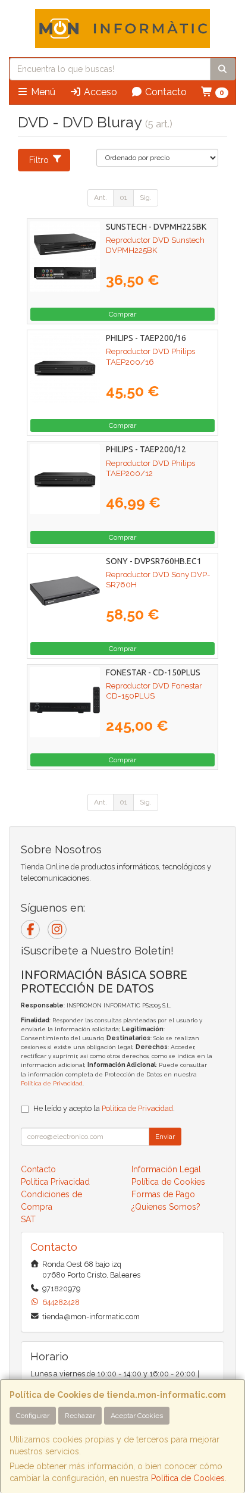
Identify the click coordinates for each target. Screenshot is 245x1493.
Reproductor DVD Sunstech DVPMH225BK (155, 245)
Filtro (39, 160)
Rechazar (80, 1415)
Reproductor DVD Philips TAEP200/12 (150, 468)
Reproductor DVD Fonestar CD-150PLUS (154, 690)
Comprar (122, 314)
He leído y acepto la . (104, 1108)
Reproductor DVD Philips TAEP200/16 (150, 356)
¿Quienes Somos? (165, 1207)
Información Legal (166, 1169)
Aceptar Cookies (137, 1415)
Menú (42, 92)
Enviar (165, 1136)
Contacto (165, 92)
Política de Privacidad (52, 1083)
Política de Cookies (188, 1478)
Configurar (32, 1415)
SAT (28, 1219)
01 (123, 197)
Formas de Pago (163, 1194)
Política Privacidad (55, 1182)
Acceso (99, 92)
